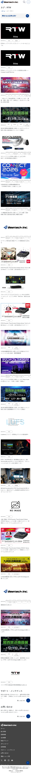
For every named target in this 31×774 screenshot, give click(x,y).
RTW (9, 40)
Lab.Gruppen (24, 208)
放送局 (16, 40)
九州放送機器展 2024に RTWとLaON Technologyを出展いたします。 (15, 577)
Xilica (21, 94)
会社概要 (3, 737)
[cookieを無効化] (29, 767)
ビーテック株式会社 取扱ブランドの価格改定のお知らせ (15, 241)
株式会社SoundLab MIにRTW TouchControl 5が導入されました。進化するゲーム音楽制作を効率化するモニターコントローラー (15, 490)
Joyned (13, 94)
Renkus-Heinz (26, 95)
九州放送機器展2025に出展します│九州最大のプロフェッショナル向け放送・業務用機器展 (15, 352)
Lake (29, 600)
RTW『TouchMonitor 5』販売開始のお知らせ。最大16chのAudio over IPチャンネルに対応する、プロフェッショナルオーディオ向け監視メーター (15, 461)
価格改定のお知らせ (6, 604)
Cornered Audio (21, 181)
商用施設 (16, 485)
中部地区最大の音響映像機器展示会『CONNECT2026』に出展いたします (11, 185)
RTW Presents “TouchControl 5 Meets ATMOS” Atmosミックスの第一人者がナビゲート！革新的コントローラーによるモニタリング (15, 549)
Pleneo (7, 94)
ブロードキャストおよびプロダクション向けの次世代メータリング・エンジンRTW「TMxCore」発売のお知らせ (15, 296)
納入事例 (3, 731)
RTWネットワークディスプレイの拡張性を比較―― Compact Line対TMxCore (15, 71)
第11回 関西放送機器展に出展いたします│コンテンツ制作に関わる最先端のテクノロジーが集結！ (15, 129)
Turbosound (26, 180)
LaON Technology (27, 125)
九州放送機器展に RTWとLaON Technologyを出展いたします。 (15, 630)
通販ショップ (5, 756)
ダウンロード (4, 744)
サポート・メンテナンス (8, 750)
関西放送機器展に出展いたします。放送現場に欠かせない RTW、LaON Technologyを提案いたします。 (15, 658)
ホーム (3, 11)
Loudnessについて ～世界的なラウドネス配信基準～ (15, 434)
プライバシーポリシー (16, 772)
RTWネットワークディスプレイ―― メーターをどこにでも (15, 44)
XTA (10, 94)
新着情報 (3, 734)
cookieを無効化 (19, 770)
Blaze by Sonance (15, 153)
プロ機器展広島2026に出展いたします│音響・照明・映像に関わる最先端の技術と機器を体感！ (15, 213)
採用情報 (3, 747)
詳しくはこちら (23, 700)
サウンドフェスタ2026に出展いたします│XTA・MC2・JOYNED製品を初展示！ (14, 157)
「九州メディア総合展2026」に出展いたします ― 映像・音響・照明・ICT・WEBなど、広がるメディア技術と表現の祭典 (15, 100)
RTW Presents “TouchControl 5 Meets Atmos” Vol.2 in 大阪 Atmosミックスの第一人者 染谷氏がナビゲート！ (15, 324)
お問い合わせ (4, 753)
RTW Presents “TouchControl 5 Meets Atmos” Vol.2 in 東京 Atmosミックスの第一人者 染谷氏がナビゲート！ (15, 268)
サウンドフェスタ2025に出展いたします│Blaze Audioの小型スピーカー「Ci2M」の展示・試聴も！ (15, 380)
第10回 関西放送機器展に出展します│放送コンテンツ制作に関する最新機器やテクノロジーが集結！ (15, 408)
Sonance (17, 94)
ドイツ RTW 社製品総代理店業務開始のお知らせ (14, 685)
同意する (11, 770)
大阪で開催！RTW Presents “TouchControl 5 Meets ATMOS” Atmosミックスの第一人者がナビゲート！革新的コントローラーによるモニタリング (15, 521)
